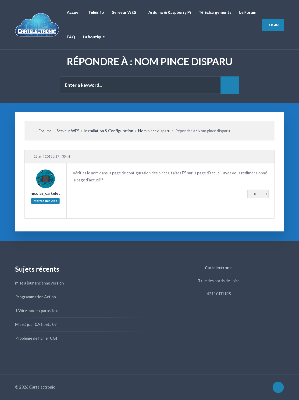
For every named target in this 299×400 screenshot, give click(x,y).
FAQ (71, 36)
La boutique (94, 36)
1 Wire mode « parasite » (36, 310)
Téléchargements (215, 12)
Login (273, 24)
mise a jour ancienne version (39, 283)
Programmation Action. (36, 296)
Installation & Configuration (108, 130)
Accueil (73, 12)
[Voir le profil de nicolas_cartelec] (45, 186)
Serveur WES (124, 12)
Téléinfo (96, 12)
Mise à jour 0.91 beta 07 (36, 324)
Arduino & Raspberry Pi (169, 12)
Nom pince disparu (154, 130)
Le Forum (247, 12)
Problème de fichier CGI (36, 338)
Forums (45, 130)
